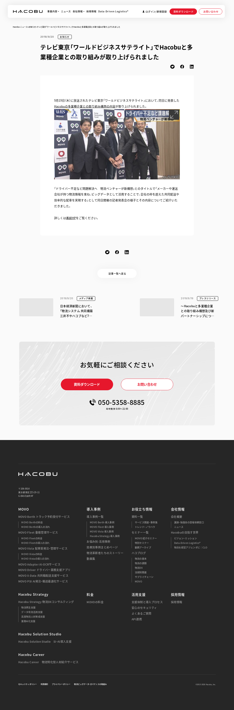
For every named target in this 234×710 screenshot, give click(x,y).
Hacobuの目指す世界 (184, 532)
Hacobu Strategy (33, 594)
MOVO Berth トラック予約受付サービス (44, 517)
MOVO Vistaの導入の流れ (35, 558)
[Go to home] (28, 11)
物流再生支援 (28, 607)
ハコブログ (139, 553)
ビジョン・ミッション (185, 538)
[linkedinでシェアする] (192, 67)
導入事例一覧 (95, 517)
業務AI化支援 (28, 621)
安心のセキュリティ (144, 608)
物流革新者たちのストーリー (105, 553)
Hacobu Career (31, 654)
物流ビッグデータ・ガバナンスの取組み (90, 684)
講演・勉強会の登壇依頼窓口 (189, 522)
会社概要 (176, 517)
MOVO (23, 509)
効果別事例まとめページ (102, 547)
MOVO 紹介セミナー (146, 538)
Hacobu (16, 27)
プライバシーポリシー (61, 684)
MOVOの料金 (95, 602)
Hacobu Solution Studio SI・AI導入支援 (45, 641)
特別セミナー (142, 543)
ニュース (24, 27)
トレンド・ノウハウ (145, 527)
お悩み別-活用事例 (98, 541)
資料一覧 (137, 517)
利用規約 (44, 684)
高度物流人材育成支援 (33, 616)
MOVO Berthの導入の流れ (35, 527)
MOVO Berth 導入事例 (102, 522)
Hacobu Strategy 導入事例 (105, 536)
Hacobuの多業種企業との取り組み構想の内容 (84, 106)
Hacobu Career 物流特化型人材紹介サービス (48, 662)
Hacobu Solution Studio (39, 634)
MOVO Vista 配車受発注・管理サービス (42, 548)
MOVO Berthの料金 (32, 522)
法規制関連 (141, 572)
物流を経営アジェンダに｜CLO (190, 547)
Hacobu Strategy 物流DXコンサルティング (46, 602)
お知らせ (32, 27)
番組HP (71, 218)
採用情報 (176, 602)
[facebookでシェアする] (182, 67)
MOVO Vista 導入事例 (102, 531)
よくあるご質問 (142, 613)
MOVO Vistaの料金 (31, 554)
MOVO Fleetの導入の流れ (35, 543)
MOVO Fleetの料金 (31, 538)
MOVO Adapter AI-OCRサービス (39, 564)
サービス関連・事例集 (146, 522)
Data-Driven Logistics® (187, 543)
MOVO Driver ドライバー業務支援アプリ (44, 570)
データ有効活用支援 (32, 612)
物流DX (139, 567)
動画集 (91, 559)
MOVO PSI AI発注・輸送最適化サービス (43, 581)
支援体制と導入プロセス (147, 602)
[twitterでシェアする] (172, 67)
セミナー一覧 (140, 532)
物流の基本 (141, 558)
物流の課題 (141, 563)
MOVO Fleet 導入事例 (102, 527)
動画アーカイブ (143, 547)
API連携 (137, 619)
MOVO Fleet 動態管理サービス (38, 532)
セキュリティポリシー (27, 684)
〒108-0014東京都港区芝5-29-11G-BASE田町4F (29, 492)
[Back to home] (37, 474)
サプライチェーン (144, 577)
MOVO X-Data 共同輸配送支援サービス (43, 575)
